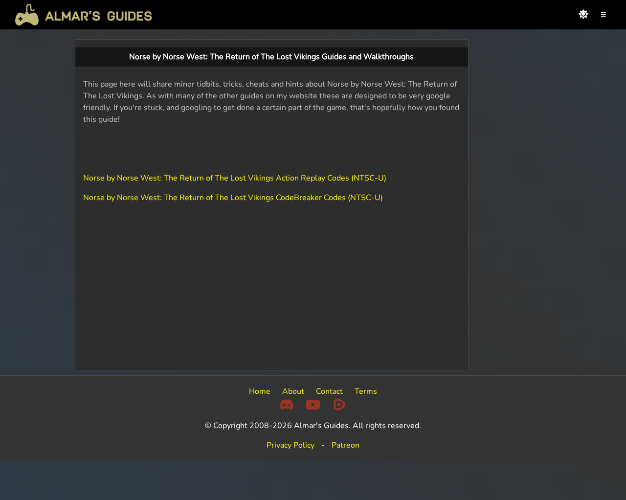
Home (259, 391)
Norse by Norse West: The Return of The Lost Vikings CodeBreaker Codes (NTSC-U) (233, 197)
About (293, 391)
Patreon (345, 445)
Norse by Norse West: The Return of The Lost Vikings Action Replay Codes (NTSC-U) (234, 178)
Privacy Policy (290, 445)
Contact (329, 391)
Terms (366, 391)
